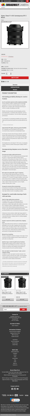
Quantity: (3, 73)
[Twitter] (6, 81)
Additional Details (15, 87)
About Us (15, 363)
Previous (2, 35)
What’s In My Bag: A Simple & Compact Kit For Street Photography (15, 377)
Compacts (15, 353)
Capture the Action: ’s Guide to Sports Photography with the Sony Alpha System (15, 380)
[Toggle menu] (2, 2)
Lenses (15, 355)
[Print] (5, 81)
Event (15, 361)
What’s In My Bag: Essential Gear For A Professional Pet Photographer (15, 376)
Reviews (15, 89)
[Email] (3, 81)
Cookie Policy (15, 344)
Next (28, 35)
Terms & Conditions (15, 341)
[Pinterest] (8, 81)
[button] (15, 400)
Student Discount (15, 336)
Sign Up (22, 1)
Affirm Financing (15, 334)
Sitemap (14, 414)
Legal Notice (15, 339)
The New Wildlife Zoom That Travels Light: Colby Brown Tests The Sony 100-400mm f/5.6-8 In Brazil (15, 373)
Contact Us (15, 365)
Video (15, 356)
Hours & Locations (7, 1)
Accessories (15, 358)
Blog (15, 360)
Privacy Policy (15, 343)
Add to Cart (8, 299)
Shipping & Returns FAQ (15, 333)
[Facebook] (2, 81)
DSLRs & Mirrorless (15, 351)
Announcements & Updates (15, 331)
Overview (15, 84)
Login (18, 1)
